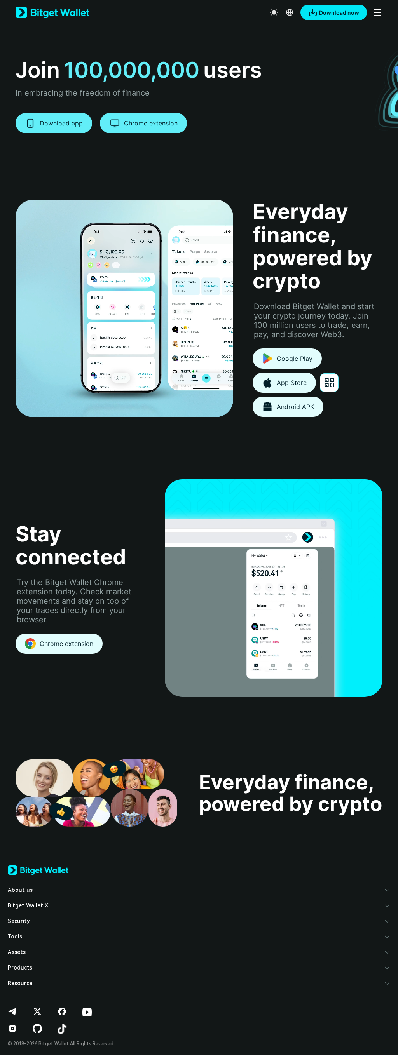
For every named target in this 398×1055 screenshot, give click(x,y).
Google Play (294, 358)
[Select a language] (289, 12)
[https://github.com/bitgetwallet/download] (37, 1028)
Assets (17, 952)
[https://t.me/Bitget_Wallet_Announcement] (12, 1011)
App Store (292, 382)
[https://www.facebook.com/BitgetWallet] (62, 1011)
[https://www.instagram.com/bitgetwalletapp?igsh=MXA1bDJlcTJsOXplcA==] (12, 1028)
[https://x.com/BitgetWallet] (37, 1011)
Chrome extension (151, 123)
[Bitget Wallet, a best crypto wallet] (52, 12)
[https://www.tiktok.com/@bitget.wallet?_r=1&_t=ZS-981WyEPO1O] (62, 1028)
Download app (61, 123)
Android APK (295, 407)
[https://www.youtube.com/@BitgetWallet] (87, 1011)
